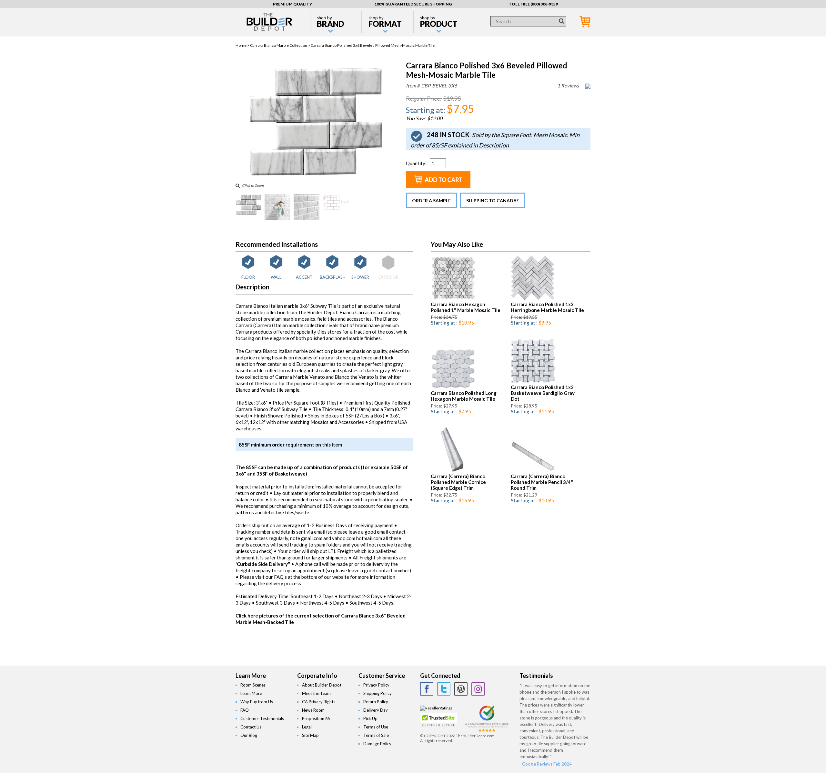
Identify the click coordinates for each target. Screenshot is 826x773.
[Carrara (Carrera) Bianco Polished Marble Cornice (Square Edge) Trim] (448, 470)
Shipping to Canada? (492, 200)
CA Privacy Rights (318, 701)
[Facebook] (426, 689)
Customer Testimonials (262, 718)
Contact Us (250, 726)
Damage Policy (377, 743)
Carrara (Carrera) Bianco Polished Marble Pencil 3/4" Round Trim (542, 482)
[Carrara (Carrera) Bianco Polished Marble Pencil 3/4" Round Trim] (533, 470)
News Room (313, 710)
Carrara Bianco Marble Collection (278, 45)
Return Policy (375, 701)
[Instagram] (478, 689)
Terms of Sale (376, 735)
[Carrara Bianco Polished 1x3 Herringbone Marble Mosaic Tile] (533, 298)
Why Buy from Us (256, 701)
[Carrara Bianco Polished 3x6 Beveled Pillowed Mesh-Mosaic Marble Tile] (315, 175)
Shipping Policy (377, 693)
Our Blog (248, 735)
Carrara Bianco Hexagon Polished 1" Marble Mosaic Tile (465, 307)
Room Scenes (253, 685)
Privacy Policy (376, 685)
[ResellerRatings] (436, 708)
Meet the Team (316, 693)
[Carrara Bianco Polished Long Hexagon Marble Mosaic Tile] (453, 387)
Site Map (310, 735)
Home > (243, 45)
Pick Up (370, 718)
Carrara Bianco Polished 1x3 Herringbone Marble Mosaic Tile (547, 307)
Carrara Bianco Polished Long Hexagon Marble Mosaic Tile (464, 396)
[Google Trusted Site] (487, 730)
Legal (307, 726)
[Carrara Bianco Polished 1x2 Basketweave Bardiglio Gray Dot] (533, 381)
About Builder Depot (321, 685)
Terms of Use (375, 726)
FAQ (244, 710)
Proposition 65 (316, 718)
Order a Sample (431, 200)
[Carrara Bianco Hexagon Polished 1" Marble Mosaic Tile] (453, 298)
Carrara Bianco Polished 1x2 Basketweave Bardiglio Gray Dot (543, 393)
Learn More (251, 693)
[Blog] (461, 689)
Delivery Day (375, 710)
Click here (247, 615)
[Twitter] (443, 689)
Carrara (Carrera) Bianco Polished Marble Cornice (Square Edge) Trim (458, 482)
